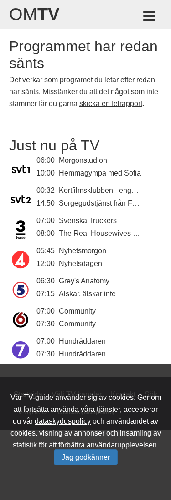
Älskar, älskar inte (87, 294)
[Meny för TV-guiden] (150, 17)
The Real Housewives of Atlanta (111, 233)
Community (77, 311)
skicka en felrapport (110, 103)
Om (34, 14)
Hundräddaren (82, 341)
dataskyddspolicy (63, 421)
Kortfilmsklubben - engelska (104, 190)
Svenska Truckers (88, 220)
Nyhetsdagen (80, 263)
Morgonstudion (83, 160)
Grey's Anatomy (84, 281)
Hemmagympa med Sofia (100, 173)
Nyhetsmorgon (82, 251)
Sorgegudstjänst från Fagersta (107, 203)
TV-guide (38, 397)
